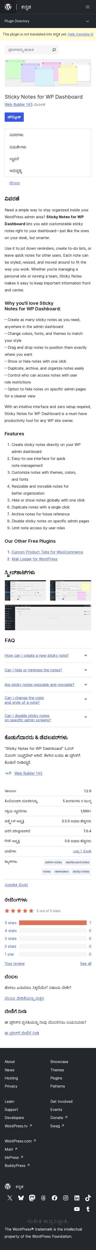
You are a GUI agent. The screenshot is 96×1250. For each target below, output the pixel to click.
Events (56, 1109)
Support (11, 1109)
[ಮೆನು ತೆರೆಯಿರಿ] (88, 7)
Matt (11, 1149)
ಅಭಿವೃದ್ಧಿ (15, 170)
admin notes (53, 862)
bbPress (14, 1157)
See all (85, 963)
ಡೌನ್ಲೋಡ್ (14, 117)
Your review (15, 963)
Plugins (56, 1078)
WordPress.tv (18, 1126)
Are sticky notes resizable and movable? (39, 685)
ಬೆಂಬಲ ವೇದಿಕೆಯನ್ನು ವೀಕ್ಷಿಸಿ (24, 998)
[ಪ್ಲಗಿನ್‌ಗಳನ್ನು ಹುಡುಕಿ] (54, 49)
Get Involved (61, 1101)
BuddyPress (17, 1165)
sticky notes (81, 871)
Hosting (11, 1078)
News (9, 1070)
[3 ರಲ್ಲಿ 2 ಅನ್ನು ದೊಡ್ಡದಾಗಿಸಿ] (85, 586)
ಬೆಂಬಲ (14, 183)
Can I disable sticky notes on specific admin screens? (28, 718)
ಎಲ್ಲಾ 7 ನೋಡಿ (82, 851)
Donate (59, 1117)
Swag (57, 1126)
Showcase (59, 1061)
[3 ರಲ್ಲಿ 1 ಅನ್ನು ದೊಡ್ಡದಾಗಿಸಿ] (40, 586)
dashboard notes (77, 862)
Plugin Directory (17, 21)
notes (47, 871)
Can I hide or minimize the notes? (33, 670)
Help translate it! (80, 34)
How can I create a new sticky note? (37, 655)
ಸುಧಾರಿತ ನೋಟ (16, 884)
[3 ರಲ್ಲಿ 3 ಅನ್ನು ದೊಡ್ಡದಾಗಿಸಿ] (85, 610)
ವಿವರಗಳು (17, 134)
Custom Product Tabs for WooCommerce (47, 552)
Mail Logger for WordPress (35, 559)
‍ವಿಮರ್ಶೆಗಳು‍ (18, 147)
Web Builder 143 (19, 104)
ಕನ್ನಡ (19, 1186)
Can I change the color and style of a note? (24, 700)
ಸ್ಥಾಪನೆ (14, 158)
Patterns (57, 1086)
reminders (62, 871)
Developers (14, 1117)
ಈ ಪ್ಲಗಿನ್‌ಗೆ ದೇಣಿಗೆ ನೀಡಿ (22, 1033)
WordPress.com (20, 1141)
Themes (57, 1070)
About (10, 1061)
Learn (9, 1101)
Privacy (11, 1086)
